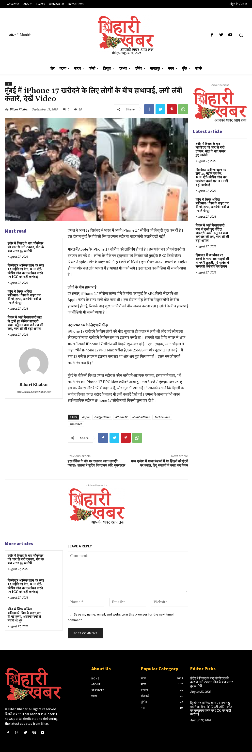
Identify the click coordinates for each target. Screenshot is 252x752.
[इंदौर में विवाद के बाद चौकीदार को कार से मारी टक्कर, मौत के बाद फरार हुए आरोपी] (53, 247)
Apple (85, 417)
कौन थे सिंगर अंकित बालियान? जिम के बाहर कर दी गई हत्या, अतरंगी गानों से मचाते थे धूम (24, 297)
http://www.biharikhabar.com (33, 391)
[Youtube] (230, 35)
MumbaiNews (140, 417)
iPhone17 (121, 417)
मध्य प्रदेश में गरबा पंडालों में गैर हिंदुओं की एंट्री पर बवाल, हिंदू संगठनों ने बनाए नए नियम (159, 463)
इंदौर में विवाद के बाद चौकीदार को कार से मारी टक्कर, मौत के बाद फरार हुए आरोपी (26, 247)
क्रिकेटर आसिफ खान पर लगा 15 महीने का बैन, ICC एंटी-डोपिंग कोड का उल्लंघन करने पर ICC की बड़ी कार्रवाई (26, 271)
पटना (8, 83)
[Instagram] (17, 733)
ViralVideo (76, 424)
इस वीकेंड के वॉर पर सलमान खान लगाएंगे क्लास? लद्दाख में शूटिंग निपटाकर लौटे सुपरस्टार (96, 463)
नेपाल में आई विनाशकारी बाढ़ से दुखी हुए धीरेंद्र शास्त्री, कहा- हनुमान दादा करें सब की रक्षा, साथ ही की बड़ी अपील (25, 323)
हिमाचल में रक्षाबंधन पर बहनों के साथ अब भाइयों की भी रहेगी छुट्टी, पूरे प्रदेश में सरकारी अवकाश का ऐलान (212, 261)
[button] (241, 35)
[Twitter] (221, 35)
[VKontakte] (34, 733)
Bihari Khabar (19, 109)
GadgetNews (102, 417)
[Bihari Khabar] (33, 363)
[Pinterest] (172, 109)
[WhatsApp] (183, 109)
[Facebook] (212, 35)
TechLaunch (162, 417)
